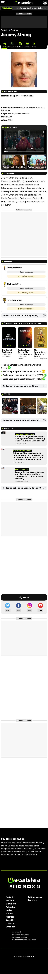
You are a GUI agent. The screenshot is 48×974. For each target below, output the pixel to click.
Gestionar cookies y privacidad (24, 940)
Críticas (10, 923)
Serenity (31, 371)
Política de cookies (19, 937)
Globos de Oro (14, 284)
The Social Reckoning (7, 351)
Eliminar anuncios (25, 14)
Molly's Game (34, 365)
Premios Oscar (14, 267)
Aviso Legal (16, 932)
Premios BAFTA (14, 300)
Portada (4, 30)
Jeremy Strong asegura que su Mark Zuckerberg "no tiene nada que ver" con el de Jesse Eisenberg (29, 475)
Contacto (32, 900)
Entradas (10, 926)
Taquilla (10, 920)
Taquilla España (20, 8)
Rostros (14, 30)
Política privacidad (20, 934)
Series (9, 910)
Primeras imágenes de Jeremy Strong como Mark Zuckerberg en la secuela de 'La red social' (30, 438)
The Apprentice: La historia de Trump (41, 353)
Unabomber (32, 8)
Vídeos (9, 913)
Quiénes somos (35, 897)
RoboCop (42, 8)
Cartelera (11, 903)
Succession (31, 375)
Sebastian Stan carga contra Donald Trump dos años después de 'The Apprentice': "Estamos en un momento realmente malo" (28, 456)
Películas (10, 907)
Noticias (10, 900)
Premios (10, 917)
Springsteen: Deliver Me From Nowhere (25, 352)
